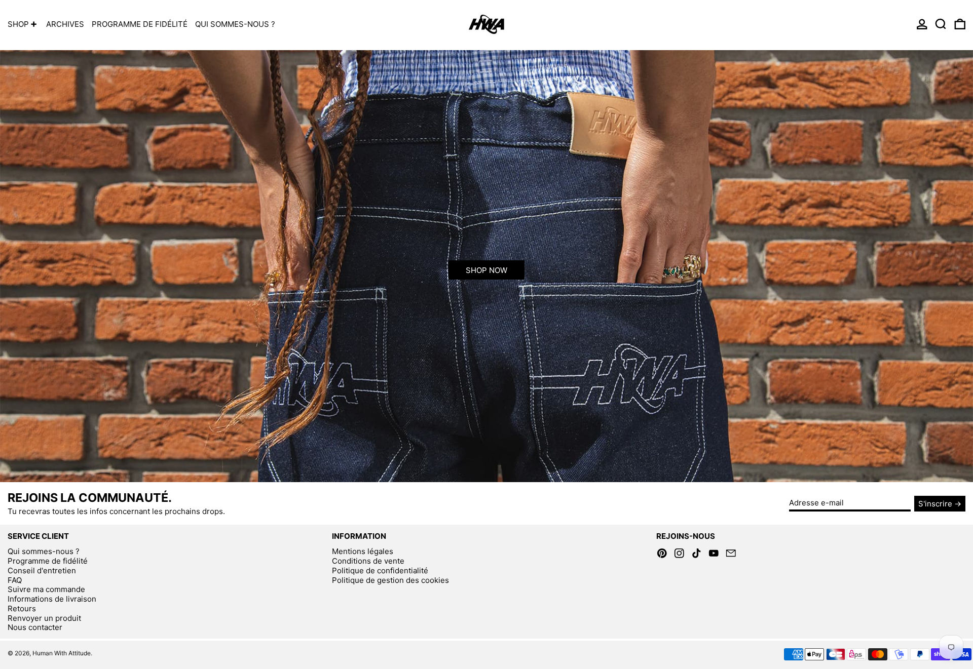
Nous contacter (35, 627)
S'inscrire (935, 503)
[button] (941, 24)
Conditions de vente (368, 561)
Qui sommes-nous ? (44, 551)
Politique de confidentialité (380, 570)
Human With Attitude (61, 653)
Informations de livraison (52, 599)
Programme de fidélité (48, 561)
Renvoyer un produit (44, 618)
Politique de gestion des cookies (390, 580)
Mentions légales (362, 551)
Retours (22, 608)
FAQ (15, 580)
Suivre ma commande (46, 589)
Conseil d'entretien (42, 570)
